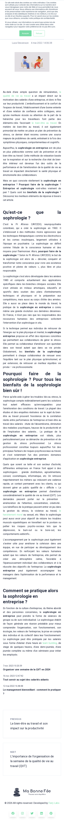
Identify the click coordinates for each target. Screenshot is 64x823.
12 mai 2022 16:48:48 (13, 686)
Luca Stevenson (20, 43)
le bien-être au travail (44, 123)
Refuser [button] (39, 33)
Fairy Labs (54, 803)
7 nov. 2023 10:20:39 (12, 666)
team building (50, 643)
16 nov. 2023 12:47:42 (13, 676)
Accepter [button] (25, 33)
